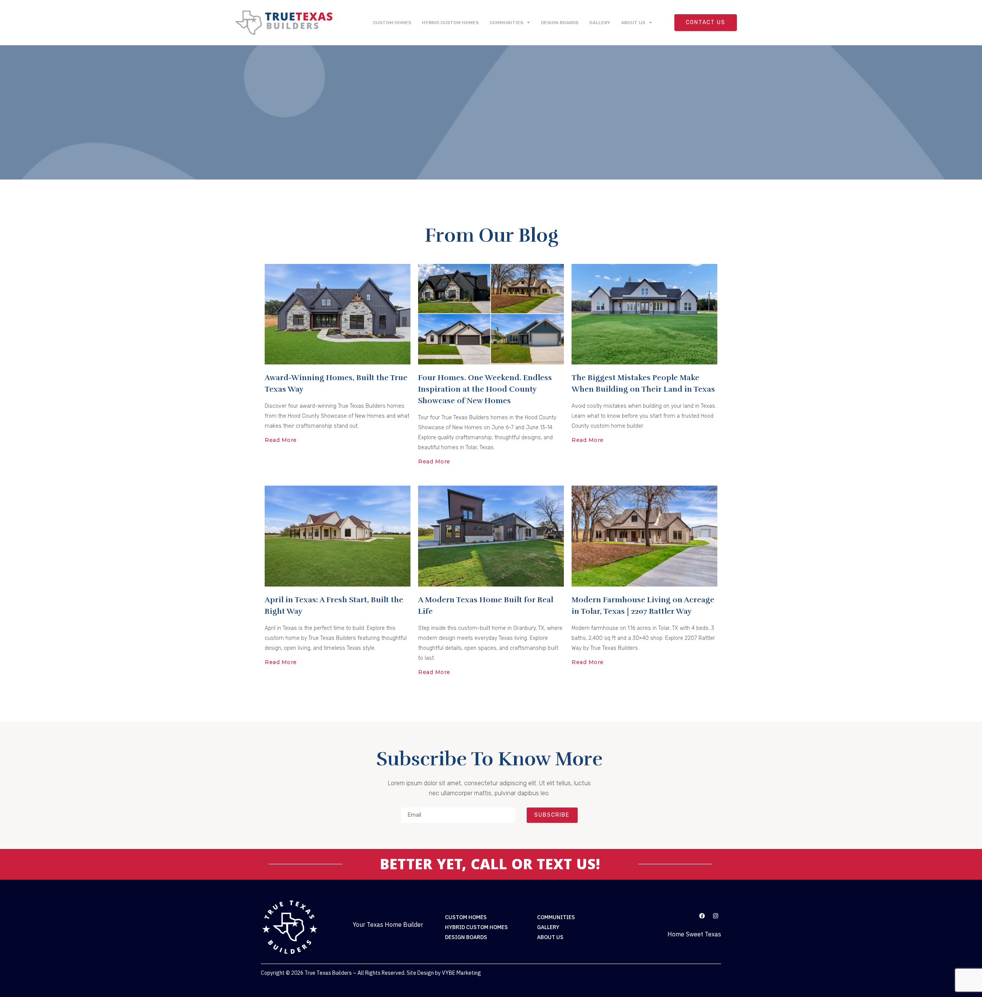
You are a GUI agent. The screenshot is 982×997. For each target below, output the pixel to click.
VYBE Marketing (461, 972)
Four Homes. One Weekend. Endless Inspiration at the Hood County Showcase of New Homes (485, 389)
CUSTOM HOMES (392, 22)
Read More (281, 440)
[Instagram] (715, 915)
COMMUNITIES (506, 22)
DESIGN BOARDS (559, 22)
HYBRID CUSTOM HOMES (450, 22)
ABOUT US (633, 22)
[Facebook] (702, 915)
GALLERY (599, 22)
